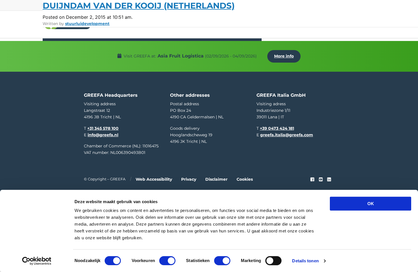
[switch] (167, 260)
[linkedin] (329, 179)
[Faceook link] (312, 179)
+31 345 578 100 (103, 128)
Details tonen (305, 260)
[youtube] (321, 179)
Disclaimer (216, 179)
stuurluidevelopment (87, 23)
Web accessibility (154, 179)
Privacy (188, 179)
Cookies (245, 179)
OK (370, 203)
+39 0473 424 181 (277, 128)
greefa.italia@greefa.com (286, 134)
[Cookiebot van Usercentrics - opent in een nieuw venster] (37, 261)
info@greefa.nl (103, 134)
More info (284, 56)
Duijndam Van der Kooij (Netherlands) (139, 6)
